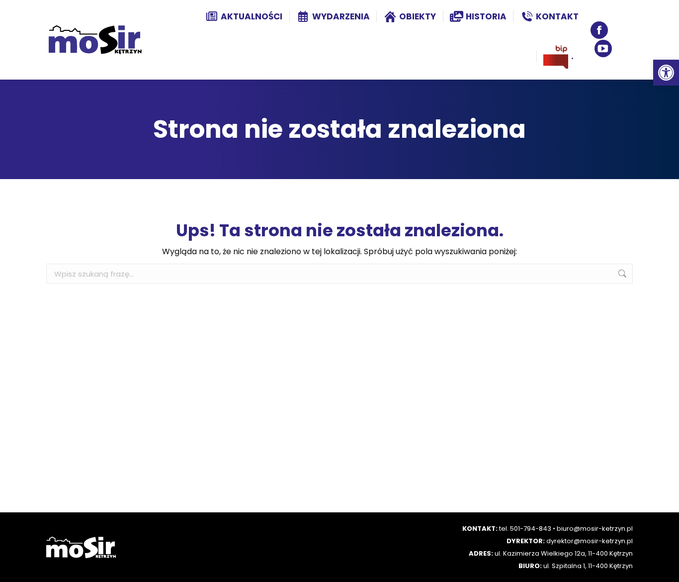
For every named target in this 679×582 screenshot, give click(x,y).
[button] (666, 73)
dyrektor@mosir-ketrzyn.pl (589, 541)
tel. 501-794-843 (525, 528)
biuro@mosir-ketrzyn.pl (595, 528)
